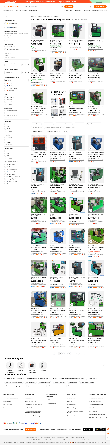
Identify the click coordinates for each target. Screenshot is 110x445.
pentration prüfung (45, 382)
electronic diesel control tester (14, 378)
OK (25, 65)
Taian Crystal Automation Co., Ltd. (77, 160)
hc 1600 (55, 378)
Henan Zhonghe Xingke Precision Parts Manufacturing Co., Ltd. (39, 161)
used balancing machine (88, 382)
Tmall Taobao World (45, 437)
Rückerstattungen (72, 408)
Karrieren (5, 408)
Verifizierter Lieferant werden (96, 408)
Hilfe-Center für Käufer (73, 398)
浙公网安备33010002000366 (83, 442)
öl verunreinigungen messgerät (14, 382)
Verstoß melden (71, 416)
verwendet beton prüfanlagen (54, 127)
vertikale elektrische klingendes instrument (37, 378)
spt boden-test (70, 127)
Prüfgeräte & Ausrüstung (43, 16)
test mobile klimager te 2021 (57, 386)
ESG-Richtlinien (7, 404)
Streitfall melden (71, 404)
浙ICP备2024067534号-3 (99, 442)
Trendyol (72, 437)
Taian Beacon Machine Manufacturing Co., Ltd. (58, 51)
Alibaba (32, 16)
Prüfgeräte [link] (56, 16)
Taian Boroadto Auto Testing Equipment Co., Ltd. (58, 221)
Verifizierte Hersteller (51, 400)
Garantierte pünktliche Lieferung (33, 404)
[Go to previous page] (52, 353)
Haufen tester (92, 378)
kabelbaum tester (37, 127)
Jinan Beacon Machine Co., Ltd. (77, 47)
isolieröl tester (49, 123)
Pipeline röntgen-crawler (95, 123)
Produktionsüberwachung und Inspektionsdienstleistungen (33, 411)
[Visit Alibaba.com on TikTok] (107, 417)
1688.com (35, 437)
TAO (67, 437)
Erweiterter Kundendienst (31, 408)
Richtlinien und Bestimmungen (33, 416)
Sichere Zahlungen (30, 398)
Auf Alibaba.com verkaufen (96, 398)
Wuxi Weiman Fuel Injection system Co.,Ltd (77, 114)
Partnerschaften (93, 411)
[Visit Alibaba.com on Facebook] (90, 417)
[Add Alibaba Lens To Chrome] (30, 429)
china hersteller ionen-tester (65, 123)
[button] (62, 6)
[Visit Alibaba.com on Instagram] (100, 417)
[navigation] (16, 185)
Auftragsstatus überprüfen (96, 404)
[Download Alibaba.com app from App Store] (88, 429)
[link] (108, 428)
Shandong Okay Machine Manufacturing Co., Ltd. (39, 114)
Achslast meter (80, 123)
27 (79, 353)
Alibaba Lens (7, 429)
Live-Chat (70, 401)
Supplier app (43, 429)
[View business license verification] (70, 442)
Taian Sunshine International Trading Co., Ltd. (96, 221)
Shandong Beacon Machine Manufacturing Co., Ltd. (39, 284)
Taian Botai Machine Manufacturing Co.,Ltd (77, 81)
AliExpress (29, 437)
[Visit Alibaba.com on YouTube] (103, 417)
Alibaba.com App (76, 429)
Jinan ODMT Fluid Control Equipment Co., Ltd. (77, 191)
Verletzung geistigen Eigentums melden (75, 411)
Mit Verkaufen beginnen (95, 401)
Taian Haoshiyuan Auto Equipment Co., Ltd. (58, 81)
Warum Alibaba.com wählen (10, 398)
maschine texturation (60, 382)
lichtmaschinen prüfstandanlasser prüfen (79, 386)
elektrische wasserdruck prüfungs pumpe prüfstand (45, 131)
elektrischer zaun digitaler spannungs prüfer (73, 378)
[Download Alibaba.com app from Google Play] (101, 429)
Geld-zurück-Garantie (30, 401)
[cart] (85, 6)
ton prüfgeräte (37, 123)
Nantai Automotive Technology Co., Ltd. (96, 49)
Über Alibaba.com (8, 394)
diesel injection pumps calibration (37, 386)
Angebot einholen (51, 403)
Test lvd (65, 131)
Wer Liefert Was (80, 437)
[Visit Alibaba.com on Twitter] (97, 417)
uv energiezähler (31, 382)
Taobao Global (60, 437)
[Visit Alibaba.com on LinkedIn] (93, 417)
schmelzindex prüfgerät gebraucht (15, 386)
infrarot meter (73, 382)
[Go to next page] (83, 353)
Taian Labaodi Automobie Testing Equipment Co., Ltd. (96, 81)
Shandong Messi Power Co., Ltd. (39, 50)
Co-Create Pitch (7, 401)
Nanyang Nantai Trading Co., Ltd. (58, 346)
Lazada (53, 437)
